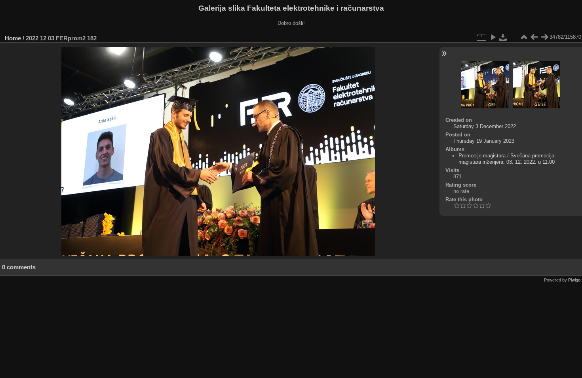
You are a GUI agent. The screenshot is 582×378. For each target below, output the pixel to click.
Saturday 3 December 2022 (484, 126)
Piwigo (574, 280)
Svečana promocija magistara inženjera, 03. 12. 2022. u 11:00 (506, 159)
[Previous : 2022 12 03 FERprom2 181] (534, 37)
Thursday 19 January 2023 (483, 141)
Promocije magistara (482, 156)
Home (13, 38)
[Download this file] (503, 37)
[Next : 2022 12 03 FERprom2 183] (544, 37)
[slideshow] (493, 37)
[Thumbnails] (524, 37)
